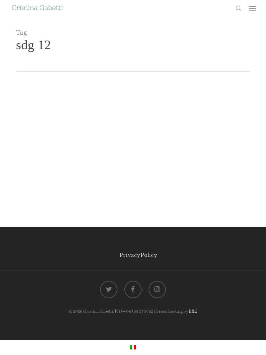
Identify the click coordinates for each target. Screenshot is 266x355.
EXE (193, 311)
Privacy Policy (138, 255)
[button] (252, 8)
